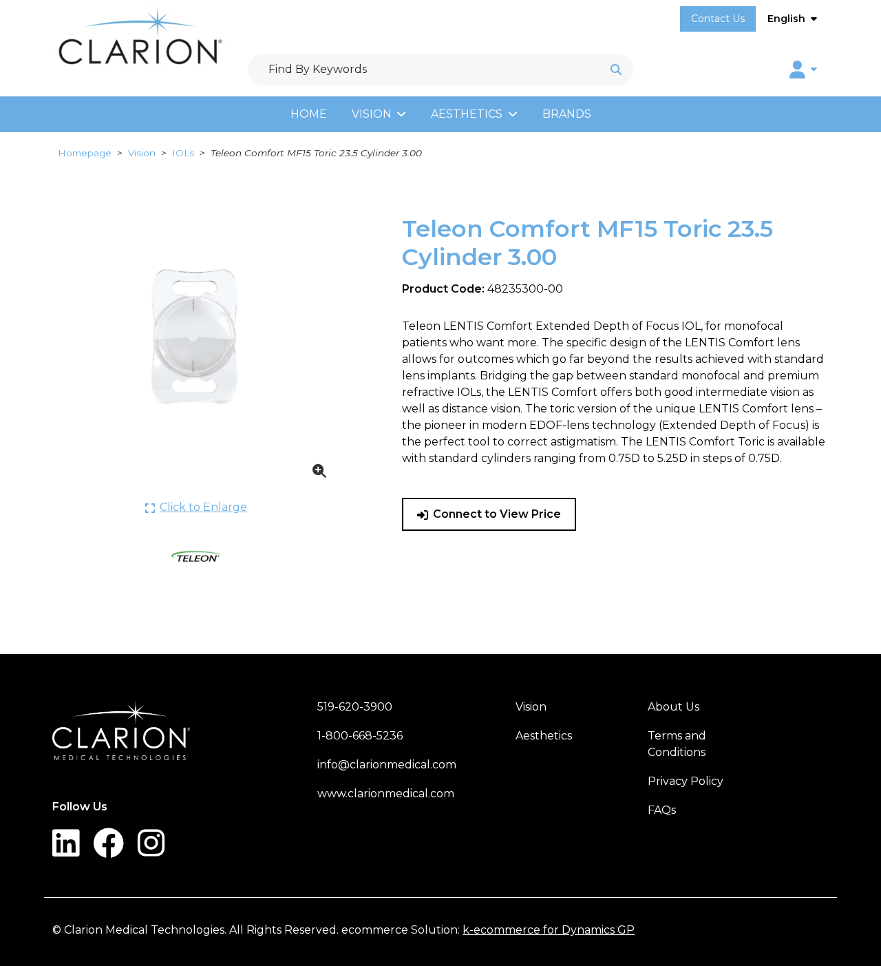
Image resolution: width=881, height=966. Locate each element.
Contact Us (718, 18)
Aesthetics (466, 113)
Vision (372, 113)
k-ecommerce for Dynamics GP (549, 929)
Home (308, 113)
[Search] (616, 69)
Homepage (85, 152)
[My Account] (803, 69)
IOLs (183, 152)
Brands (566, 113)
